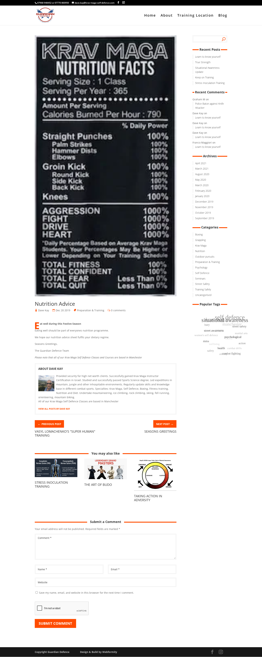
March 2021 (202, 168)
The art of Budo (98, 484)
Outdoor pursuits (204, 256)
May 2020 (200, 179)
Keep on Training (204, 77)
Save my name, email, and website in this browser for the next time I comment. (86, 592)
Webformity (109, 652)
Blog (222, 16)
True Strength (202, 62)
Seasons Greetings (160, 431)
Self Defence (202, 273)
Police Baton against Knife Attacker (209, 106)
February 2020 (203, 190)
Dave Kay (43, 310)
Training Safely (203, 289)
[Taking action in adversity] (155, 492)
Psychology (201, 267)
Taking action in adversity (148, 498)
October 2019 (203, 212)
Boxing (199, 234)
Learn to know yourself (207, 56)
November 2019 (204, 207)
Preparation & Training (90, 310)
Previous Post (49, 424)
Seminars (200, 278)
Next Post (165, 424)
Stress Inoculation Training (51, 484)
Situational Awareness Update (207, 70)
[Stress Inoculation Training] (56, 478)
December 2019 (204, 201)
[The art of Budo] (105, 480)
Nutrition (200, 251)
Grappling (200, 240)
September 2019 (204, 218)
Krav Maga (200, 245)
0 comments (118, 310)
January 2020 (202, 196)
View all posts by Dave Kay (54, 408)
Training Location (195, 16)
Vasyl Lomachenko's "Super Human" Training (65, 433)
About (167, 16)
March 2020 (202, 185)
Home (150, 16)
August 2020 (202, 174)
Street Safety (202, 284)
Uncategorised (203, 295)
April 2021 (200, 163)
